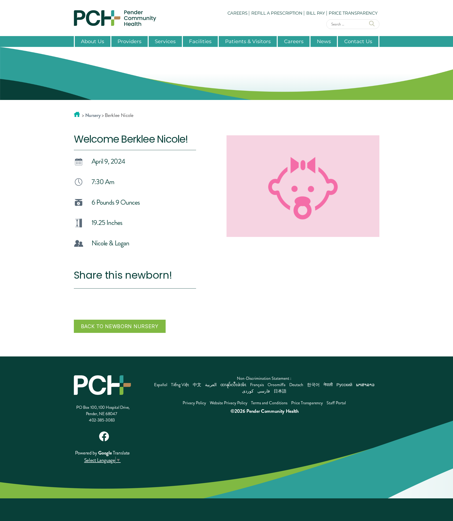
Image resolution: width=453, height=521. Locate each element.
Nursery (93, 115)
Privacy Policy (194, 403)
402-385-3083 (102, 420)
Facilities (200, 41)
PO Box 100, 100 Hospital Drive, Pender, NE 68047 (103, 410)
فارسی (263, 391)
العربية (211, 385)
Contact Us (358, 41)
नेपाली (328, 385)
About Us (92, 41)
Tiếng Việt (180, 385)
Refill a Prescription (276, 13)
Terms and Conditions (269, 403)
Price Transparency (353, 13)
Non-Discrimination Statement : (264, 378)
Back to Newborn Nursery (120, 326)
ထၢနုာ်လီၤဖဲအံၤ (233, 385)
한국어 (313, 385)
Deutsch (296, 385)
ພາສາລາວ (365, 385)
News (324, 41)
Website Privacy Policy (228, 403)
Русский (344, 385)
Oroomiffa (276, 385)
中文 (197, 385)
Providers (129, 41)
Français (257, 385)
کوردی (248, 391)
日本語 (280, 391)
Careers (237, 13)
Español (160, 385)
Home (77, 114)
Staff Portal (336, 403)
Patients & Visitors (248, 41)
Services (165, 41)
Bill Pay (315, 13)
